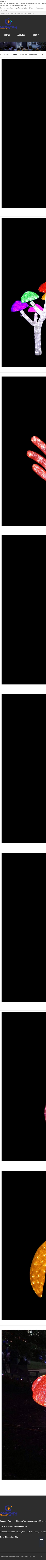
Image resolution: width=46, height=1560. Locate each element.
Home (7, 35)
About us (21, 35)
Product (35, 35)
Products (31, 54)
